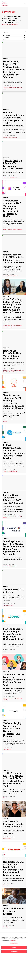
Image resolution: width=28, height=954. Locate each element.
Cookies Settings (14, 943)
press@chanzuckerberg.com (10, 24)
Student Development (8, 327)
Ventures (5, 89)
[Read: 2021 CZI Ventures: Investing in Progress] (14, 908)
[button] (14, 36)
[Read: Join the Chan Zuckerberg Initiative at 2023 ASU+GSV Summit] (14, 497)
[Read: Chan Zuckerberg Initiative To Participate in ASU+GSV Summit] (14, 160)
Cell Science (6, 137)
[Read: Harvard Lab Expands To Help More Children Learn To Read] (14, 352)
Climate (4, 87)
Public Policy (19, 325)
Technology (19, 87)
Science (14, 87)
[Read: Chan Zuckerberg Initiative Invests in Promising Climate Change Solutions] (14, 820)
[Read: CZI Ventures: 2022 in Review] (14, 588)
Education (9, 87)
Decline (14, 947)
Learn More (13, 940)
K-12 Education (11, 325)
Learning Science (20, 370)
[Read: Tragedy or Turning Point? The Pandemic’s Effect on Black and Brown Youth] (14, 677)
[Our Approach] (5, 3)
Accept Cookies (14, 951)
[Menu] (25, 4)
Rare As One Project (7, 229)
